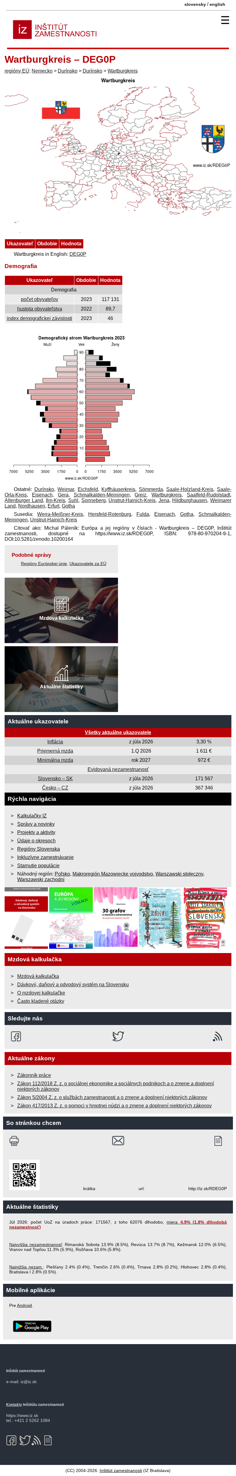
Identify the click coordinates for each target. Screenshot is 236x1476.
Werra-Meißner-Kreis (60, 514)
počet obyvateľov (39, 299)
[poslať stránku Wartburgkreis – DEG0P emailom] (118, 1141)
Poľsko (62, 873)
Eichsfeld (88, 489)
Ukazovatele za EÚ (87, 563)
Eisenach (42, 494)
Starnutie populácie (38, 865)
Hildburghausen (189, 500)
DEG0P (77, 254)
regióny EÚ (17, 70)
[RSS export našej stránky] (219, 1036)
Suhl (73, 500)
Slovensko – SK (55, 778)
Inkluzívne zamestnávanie (45, 857)
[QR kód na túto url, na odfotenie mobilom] (24, 1188)
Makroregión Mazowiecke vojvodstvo (113, 873)
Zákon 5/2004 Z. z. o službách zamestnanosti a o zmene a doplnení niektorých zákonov (112, 1097)
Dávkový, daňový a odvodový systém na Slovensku (73, 984)
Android (24, 1305)
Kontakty (14, 1405)
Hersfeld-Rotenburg (109, 514)
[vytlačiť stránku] (16, 1141)
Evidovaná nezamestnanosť (118, 769)
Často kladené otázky (40, 1001)
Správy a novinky (36, 824)
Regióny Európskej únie (44, 563)
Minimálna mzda (55, 760)
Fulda (142, 514)
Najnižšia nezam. (26, 1266)
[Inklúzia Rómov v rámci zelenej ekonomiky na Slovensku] (161, 947)
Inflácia (55, 741)
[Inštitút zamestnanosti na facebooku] (17, 1036)
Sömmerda (151, 489)
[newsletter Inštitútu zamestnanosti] (220, 1141)
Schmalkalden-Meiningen (102, 494)
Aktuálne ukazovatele (38, 721)
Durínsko (67, 70)
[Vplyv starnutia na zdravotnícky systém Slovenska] (205, 947)
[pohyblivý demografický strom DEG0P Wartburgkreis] (81, 481)
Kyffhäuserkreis (118, 489)
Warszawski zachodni (41, 879)
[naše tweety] (118, 1036)
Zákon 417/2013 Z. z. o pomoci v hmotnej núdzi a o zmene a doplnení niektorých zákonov (114, 1105)
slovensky (195, 4)
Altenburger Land (24, 500)
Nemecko (42, 70)
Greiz (140, 494)
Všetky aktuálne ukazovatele (118, 732)
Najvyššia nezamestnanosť (35, 1244)
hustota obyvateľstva (39, 308)
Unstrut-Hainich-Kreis (131, 500)
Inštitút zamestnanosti (121, 1470)
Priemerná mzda (55, 751)
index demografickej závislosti (39, 318)
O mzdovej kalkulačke (41, 992)
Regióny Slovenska (38, 849)
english (217, 4)
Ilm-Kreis (55, 500)
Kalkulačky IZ (32, 815)
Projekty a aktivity (36, 832)
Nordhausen (31, 505)
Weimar (65, 489)
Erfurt (53, 505)
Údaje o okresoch (36, 840)
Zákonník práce (34, 1075)
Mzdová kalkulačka (38, 976)
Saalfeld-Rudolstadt (208, 494)
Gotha (68, 505)
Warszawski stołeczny (179, 873)
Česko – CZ (55, 787)
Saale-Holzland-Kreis (189, 489)
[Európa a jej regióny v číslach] (71, 947)
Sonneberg (93, 500)
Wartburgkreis (123, 70)
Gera (63, 494)
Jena (164, 500)
